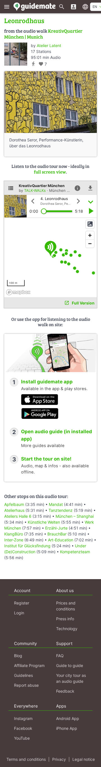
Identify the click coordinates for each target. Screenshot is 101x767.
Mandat (56, 504)
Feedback (65, 691)
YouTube (22, 738)
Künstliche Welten (44, 522)
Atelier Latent (49, 45)
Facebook (23, 728)
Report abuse (26, 685)
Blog (18, 655)
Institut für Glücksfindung (27, 545)
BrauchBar (56, 534)
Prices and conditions (65, 606)
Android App (67, 718)
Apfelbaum (14, 504)
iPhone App (66, 728)
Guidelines (23, 675)
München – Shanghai (75, 516)
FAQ (60, 655)
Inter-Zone (13, 539)
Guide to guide (69, 665)
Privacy (59, 759)
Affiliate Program (29, 665)
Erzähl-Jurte (56, 528)
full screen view (50, 172)
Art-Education (60, 539)
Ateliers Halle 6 (17, 516)
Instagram (23, 718)
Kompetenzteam (75, 551)
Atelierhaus (14, 510)
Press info (65, 618)
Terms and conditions (26, 759)
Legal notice (83, 759)
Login (19, 612)
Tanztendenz (61, 510)
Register (21, 603)
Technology (66, 628)
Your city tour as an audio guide (71, 678)
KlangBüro (13, 534)
